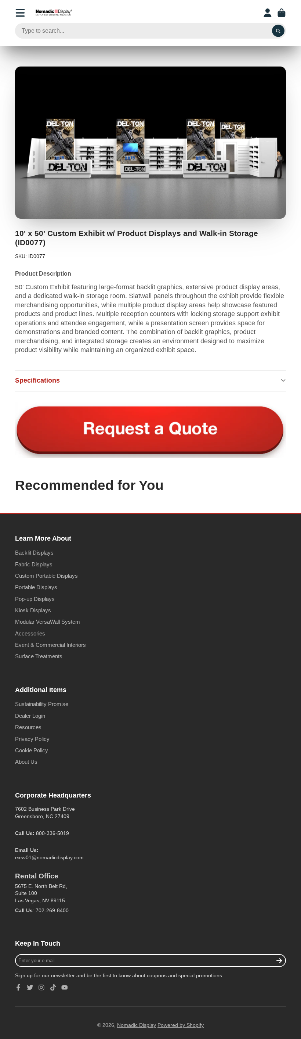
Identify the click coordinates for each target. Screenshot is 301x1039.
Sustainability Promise (41, 704)
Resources (28, 727)
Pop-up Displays (35, 599)
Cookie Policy (31, 750)
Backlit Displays (34, 552)
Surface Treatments (38, 656)
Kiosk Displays (33, 610)
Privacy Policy (32, 739)
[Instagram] (41, 987)
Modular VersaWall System (47, 622)
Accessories (30, 633)
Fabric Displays (33, 564)
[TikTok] (53, 987)
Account (267, 12)
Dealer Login (30, 716)
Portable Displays (36, 587)
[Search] (278, 31)
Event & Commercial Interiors (50, 645)
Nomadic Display (136, 1025)
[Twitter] (30, 987)
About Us (26, 762)
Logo (54, 13)
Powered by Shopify (180, 1025)
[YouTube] (64, 987)
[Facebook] (18, 987)
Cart (281, 12)
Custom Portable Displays (46, 576)
